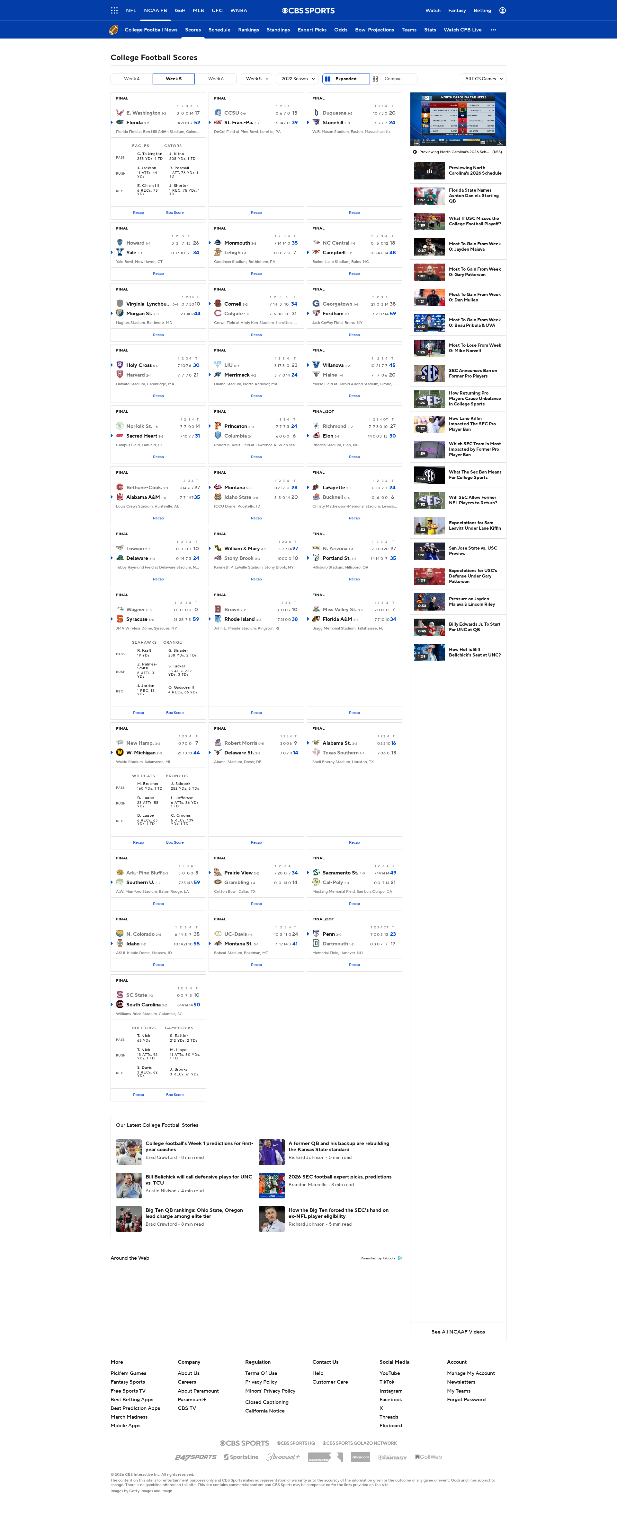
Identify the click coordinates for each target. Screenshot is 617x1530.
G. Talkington (149, 154)
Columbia (235, 436)
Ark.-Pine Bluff (144, 872)
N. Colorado (140, 934)
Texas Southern (341, 752)
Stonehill (333, 122)
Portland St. (337, 558)
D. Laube (145, 798)
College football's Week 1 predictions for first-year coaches (200, 1146)
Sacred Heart (141, 436)
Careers (187, 1382)
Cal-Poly (333, 882)
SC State (136, 995)
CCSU (231, 113)
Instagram (391, 1391)
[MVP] (360, 1454)
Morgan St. (139, 313)
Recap (138, 212)
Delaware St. (239, 752)
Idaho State (237, 497)
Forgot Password (466, 1399)
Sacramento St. (340, 872)
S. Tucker (176, 666)
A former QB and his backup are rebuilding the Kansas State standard (339, 1146)
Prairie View (238, 872)
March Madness (129, 1417)
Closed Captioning (267, 1402)
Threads (389, 1417)
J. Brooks (178, 1070)
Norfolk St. (139, 426)
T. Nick (143, 1036)
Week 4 (131, 79)
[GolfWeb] (428, 1457)
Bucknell (333, 497)
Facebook (391, 1399)
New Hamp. (140, 743)
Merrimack (237, 375)
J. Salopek (180, 784)
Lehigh (232, 252)
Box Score (175, 212)
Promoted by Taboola (378, 1258)
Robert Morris (240, 743)
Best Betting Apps (132, 1399)
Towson (135, 548)
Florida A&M (337, 619)
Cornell (232, 304)
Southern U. (140, 882)
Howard (135, 243)
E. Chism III (148, 186)
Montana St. (238, 943)
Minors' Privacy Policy (270, 1391)
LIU (228, 365)
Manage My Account (471, 1373)
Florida (134, 122)
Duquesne (334, 113)
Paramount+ (192, 1399)
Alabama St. (337, 743)
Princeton (235, 426)
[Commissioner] (325, 1455)
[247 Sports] (196, 1456)
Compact (394, 79)
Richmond (334, 426)
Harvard (135, 375)
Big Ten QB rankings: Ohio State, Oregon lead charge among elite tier (194, 1213)
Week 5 (174, 79)
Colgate (233, 313)
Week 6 (216, 79)
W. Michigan (141, 752)
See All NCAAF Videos (458, 1332)
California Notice (265, 1411)
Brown (231, 609)
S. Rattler (179, 1036)
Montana (234, 487)
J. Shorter (178, 186)
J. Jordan (145, 686)
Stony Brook (239, 558)
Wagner (135, 609)
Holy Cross (139, 365)
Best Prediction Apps (135, 1408)
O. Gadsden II (181, 688)
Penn (329, 934)
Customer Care (330, 1382)
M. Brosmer (148, 784)
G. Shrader (178, 651)
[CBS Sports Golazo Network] (360, 1442)
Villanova (333, 365)
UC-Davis (235, 934)
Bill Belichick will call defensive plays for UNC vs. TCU (199, 1180)
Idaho (132, 943)
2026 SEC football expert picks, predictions (340, 1177)
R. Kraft (144, 651)
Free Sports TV (128, 1391)
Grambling (236, 882)
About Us (189, 1373)
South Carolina (143, 1004)
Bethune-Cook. (144, 487)
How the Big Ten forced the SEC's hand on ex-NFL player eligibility (339, 1213)
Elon (328, 436)
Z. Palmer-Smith (147, 666)
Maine (330, 375)
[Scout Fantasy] (392, 1457)
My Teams (458, 1391)
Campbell (334, 252)
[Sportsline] (241, 1456)
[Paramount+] (283, 1455)
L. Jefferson (182, 798)
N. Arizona (335, 548)
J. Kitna (176, 154)
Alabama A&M (143, 497)
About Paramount (198, 1391)
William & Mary (242, 548)
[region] (458, 119)
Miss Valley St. (339, 609)
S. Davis (144, 1068)
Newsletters (461, 1382)
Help (318, 1373)
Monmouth (237, 243)
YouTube (390, 1373)
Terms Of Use (261, 1373)
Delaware (137, 558)
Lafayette (334, 487)
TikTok (387, 1382)
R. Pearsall (179, 168)
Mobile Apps (125, 1425)
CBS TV (187, 1408)
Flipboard (391, 1425)
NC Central (336, 243)
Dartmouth (335, 943)
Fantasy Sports (128, 1382)
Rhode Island (239, 619)
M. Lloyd (178, 1050)
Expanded (346, 79)
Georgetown (337, 304)
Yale (131, 252)
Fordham (333, 313)
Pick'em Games (128, 1373)
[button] (114, 10)
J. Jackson (146, 168)
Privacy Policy (261, 1382)
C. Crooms (181, 816)
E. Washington (143, 113)
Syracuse (137, 619)
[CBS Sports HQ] (296, 1442)
